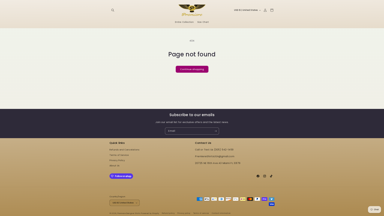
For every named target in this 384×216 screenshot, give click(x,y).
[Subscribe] (215, 131)
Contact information (221, 213)
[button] (113, 10)
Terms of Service (119, 155)
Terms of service (201, 213)
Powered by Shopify (150, 213)
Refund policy (168, 213)
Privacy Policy (117, 160)
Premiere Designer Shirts (129, 213)
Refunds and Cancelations (124, 149)
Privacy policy (183, 213)
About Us (115, 165)
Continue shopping (192, 69)
